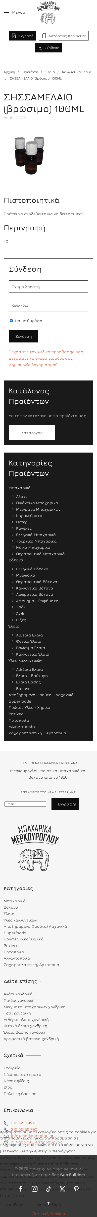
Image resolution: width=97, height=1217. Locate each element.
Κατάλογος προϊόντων (67, 36)
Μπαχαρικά (15, 901)
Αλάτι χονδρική (18, 994)
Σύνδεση (52, 47)
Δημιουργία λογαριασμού (33, 364)
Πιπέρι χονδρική (19, 1000)
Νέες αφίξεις (16, 1080)
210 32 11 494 (23, 1123)
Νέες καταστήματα (23, 1074)
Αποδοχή (14, 1204)
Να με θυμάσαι (29, 320)
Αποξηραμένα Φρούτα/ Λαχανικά (35, 926)
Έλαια (9, 913)
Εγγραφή (26, 36)
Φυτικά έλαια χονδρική (25, 1025)
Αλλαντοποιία (17, 958)
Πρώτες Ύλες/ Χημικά (24, 939)
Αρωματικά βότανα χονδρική (31, 1038)
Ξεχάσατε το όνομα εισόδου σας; (41, 358)
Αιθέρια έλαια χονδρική (26, 1019)
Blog (8, 1087)
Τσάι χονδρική (17, 1013)
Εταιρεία (12, 1068)
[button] (14, 12)
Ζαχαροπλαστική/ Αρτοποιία (31, 964)
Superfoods (15, 932)
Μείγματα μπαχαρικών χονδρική (34, 1007)
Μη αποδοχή (49, 1204)
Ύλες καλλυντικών (20, 920)
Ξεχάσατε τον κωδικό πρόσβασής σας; (46, 351)
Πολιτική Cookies (48, 1213)
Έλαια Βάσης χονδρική (25, 1032)
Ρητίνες (11, 945)
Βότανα (11, 907)
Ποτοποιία (14, 952)
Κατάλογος (32, 432)
